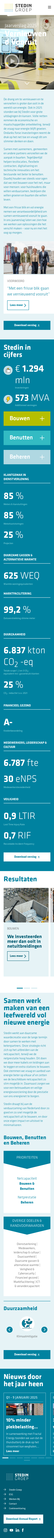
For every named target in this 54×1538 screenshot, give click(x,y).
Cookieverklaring (17, 1508)
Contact (13, 1504)
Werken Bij (14, 1499)
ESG (11, 1494)
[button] (20, 988)
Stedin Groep (15, 1490)
